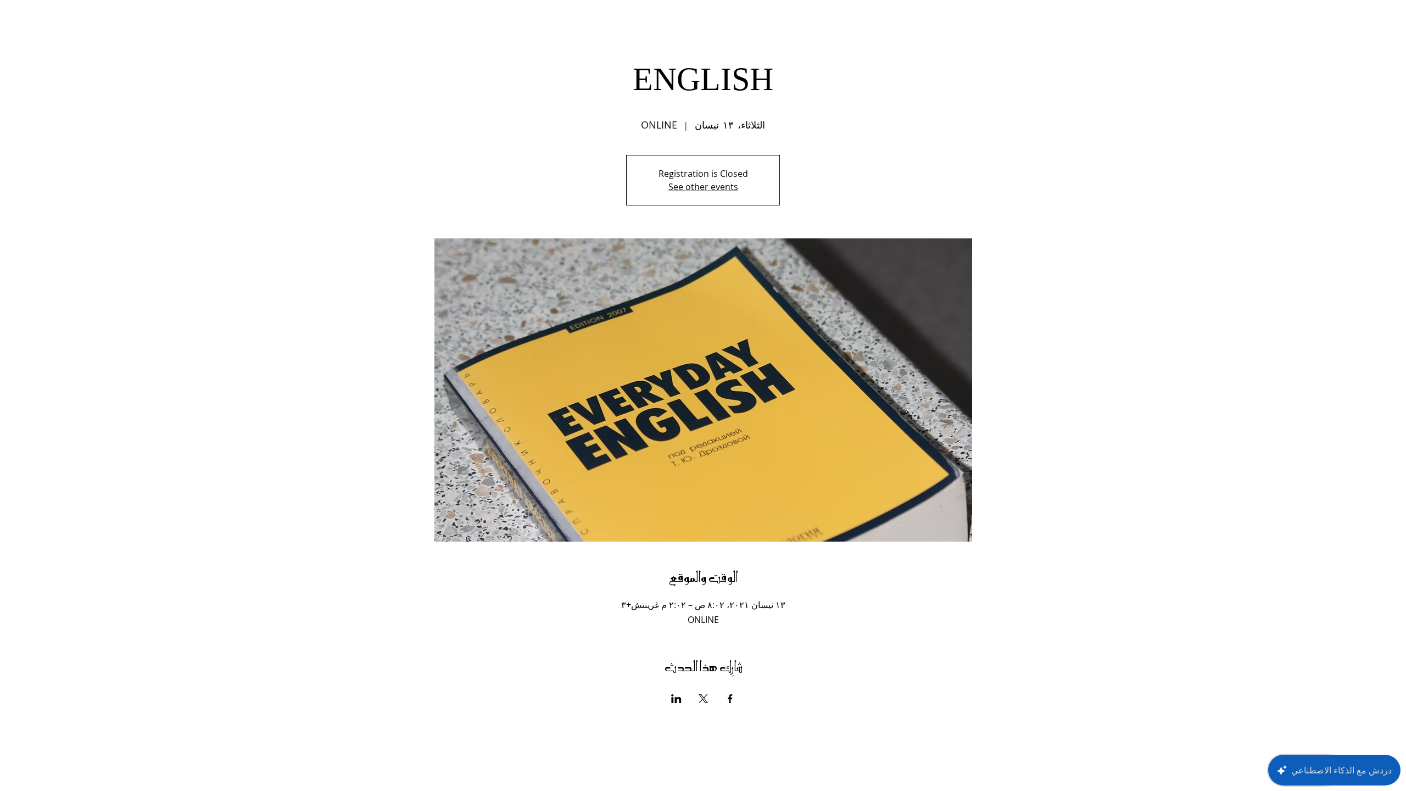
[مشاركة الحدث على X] (703, 698)
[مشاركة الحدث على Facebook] (730, 698)
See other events (703, 187)
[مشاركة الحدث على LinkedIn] (676, 698)
